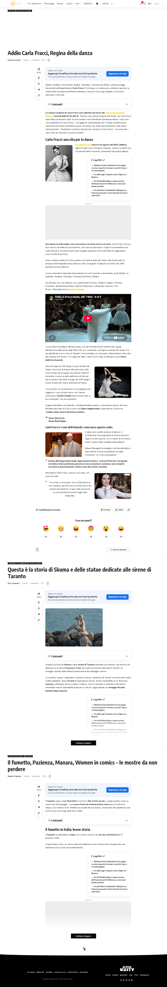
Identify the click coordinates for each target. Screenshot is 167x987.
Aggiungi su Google (117, 74)
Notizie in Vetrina (24, 10)
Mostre (29, 756)
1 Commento (36, 962)
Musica (11, 949)
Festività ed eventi (33, 563)
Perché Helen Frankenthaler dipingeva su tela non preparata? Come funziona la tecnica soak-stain (109, 192)
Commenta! (35, 60)
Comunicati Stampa (16, 563)
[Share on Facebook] (39, 78)
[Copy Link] (39, 95)
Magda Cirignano (14, 776)
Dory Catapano (13, 583)
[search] (145, 3)
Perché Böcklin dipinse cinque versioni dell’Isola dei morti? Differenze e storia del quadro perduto (108, 183)
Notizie (12, 10)
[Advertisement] (83, 31)
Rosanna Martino (14, 962)
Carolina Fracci (83, 145)
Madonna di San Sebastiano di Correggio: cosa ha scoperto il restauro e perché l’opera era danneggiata (109, 168)
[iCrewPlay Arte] (16, 3)
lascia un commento (119, 550)
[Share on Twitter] (39, 84)
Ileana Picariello (14, 60)
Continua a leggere (83, 743)
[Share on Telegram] (39, 90)
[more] (112, 3)
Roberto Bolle (77, 289)
